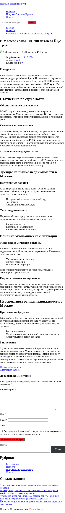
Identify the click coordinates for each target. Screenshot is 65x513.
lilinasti (17, 60)
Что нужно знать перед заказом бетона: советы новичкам (29, 496)
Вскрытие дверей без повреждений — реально (24, 498)
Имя (3, 414)
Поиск (3, 444)
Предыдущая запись (10, 367)
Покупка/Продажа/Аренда (19, 14)
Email (3, 420)
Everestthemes (36, 509)
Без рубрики (12, 464)
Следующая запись (10, 370)
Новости (10, 11)
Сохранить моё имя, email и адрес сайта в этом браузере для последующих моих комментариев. (30, 432)
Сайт (2, 425)
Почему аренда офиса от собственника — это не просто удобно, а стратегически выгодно (29, 491)
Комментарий (8, 389)
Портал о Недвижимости (13, 3)
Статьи (9, 17)
